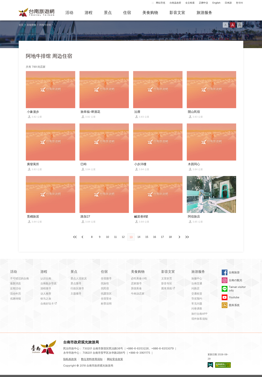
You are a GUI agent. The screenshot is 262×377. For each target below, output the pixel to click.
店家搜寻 (136, 283)
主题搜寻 (76, 293)
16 (154, 236)
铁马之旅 (45, 298)
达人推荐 (45, 293)
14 (138, 236)
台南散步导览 (48, 283)
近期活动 (15, 288)
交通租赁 (196, 293)
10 (107, 236)
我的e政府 (210, 365)
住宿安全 (106, 298)
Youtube (234, 297)
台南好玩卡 (47, 303)
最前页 (75, 237)
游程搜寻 (45, 288)
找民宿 (105, 288)
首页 (21, 24)
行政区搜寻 (77, 288)
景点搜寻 (76, 283)
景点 (108, 12)
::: (153, 3)
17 (162, 236)
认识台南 (45, 278)
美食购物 (150, 12)
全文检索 (190, 2)
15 (146, 236)
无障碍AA (223, 365)
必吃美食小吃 (139, 278)
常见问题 (196, 303)
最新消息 (15, 283)
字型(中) (232, 25)
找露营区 (106, 293)
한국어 (239, 2)
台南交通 (196, 283)
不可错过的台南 (19, 278)
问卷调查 (196, 308)
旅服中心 (196, 278)
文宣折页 (166, 278)
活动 (69, 12)
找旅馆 (105, 283)
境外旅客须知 (199, 318)
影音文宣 (177, 12)
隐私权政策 (70, 359)
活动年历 (15, 293)
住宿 (127, 12)
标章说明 (106, 303)
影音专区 (166, 283)
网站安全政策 (115, 359)
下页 (82, 237)
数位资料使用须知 (91, 359)
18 (170, 236)
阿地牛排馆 (45, 24)
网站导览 (160, 2)
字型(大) (239, 25)
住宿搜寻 (106, 278)
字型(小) (225, 25)
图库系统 (166, 288)
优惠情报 (15, 298)
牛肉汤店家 (137, 293)
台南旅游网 (36, 12)
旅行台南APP (199, 313)
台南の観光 (235, 280)
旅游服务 (204, 12)
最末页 (187, 237)
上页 (179, 237)
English (216, 2)
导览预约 (196, 298)
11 (115, 236)
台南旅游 (234, 272)
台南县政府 (175, 2)
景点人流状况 (79, 278)
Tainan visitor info (237, 288)
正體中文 (203, 2)
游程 (89, 12)
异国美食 (136, 288)
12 (123, 236)
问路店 (195, 288)
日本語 (228, 2)
